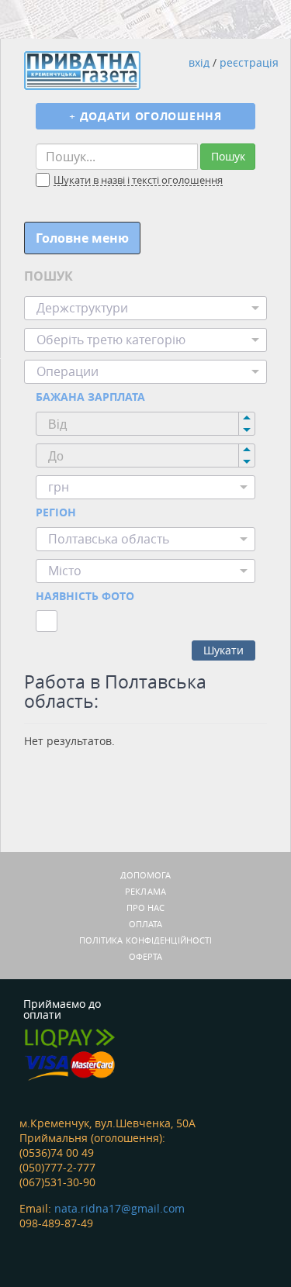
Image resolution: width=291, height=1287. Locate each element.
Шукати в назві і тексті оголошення (138, 180)
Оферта (146, 956)
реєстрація (249, 62)
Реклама (145, 891)
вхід (199, 62)
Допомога (145, 875)
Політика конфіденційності (146, 940)
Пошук (228, 156)
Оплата (146, 924)
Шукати (223, 650)
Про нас (145, 907)
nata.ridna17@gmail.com (119, 1208)
